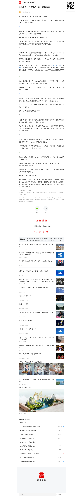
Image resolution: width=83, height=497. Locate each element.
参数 (61, 65)
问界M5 (55, 65)
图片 (20, 67)
